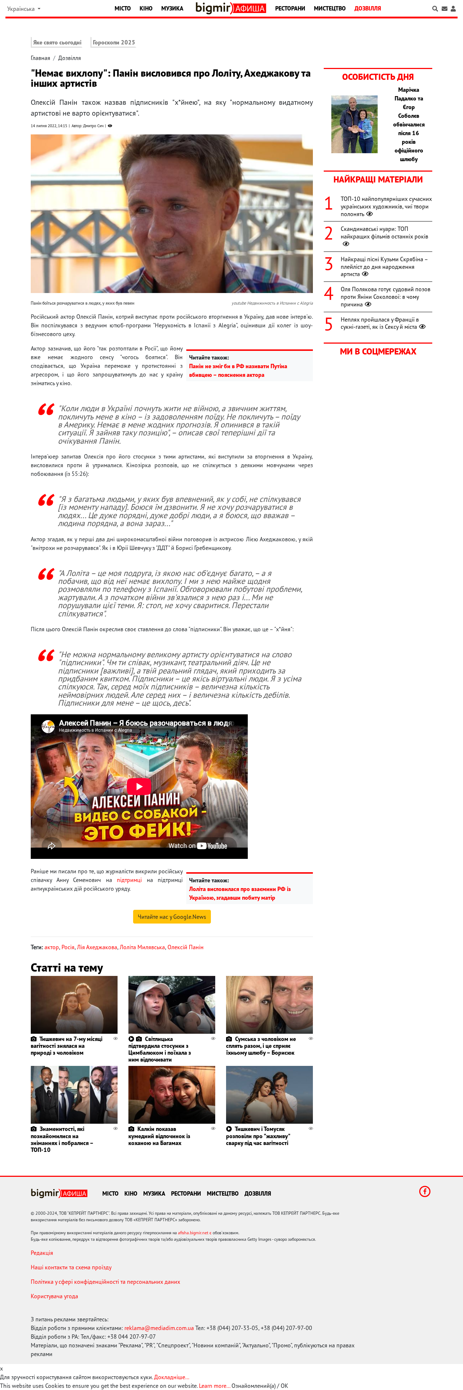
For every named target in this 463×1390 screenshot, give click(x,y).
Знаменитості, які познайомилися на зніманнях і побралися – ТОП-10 (62, 1139)
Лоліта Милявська (142, 947)
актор (51, 947)
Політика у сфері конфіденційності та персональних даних (105, 1281)
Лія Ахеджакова (97, 947)
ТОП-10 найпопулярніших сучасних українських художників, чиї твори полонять (386, 206)
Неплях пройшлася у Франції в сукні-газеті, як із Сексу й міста (380, 323)
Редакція (42, 1252)
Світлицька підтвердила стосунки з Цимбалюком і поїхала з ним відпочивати (159, 1049)
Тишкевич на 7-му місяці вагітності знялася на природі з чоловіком (66, 1045)
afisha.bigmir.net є (195, 1232)
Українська (21, 8)
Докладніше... (171, 1377)
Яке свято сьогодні (57, 42)
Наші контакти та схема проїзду (71, 1267)
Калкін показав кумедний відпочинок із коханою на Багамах (159, 1135)
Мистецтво (330, 8)
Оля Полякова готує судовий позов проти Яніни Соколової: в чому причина (385, 296)
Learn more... (214, 1385)
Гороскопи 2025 (114, 42)
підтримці (129, 879)
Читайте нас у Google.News (172, 916)
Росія (68, 947)
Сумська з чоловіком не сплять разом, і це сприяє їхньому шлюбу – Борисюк (261, 1045)
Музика (172, 8)
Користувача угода (54, 1296)
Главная (40, 57)
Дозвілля (367, 8)
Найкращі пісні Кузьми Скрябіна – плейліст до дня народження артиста (384, 266)
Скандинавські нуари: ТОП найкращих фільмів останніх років (384, 232)
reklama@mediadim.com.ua (159, 1327)
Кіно (146, 8)
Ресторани (290, 8)
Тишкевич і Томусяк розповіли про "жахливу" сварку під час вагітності (258, 1135)
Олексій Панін (185, 947)
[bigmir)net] (214, 8)
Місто (123, 8)
